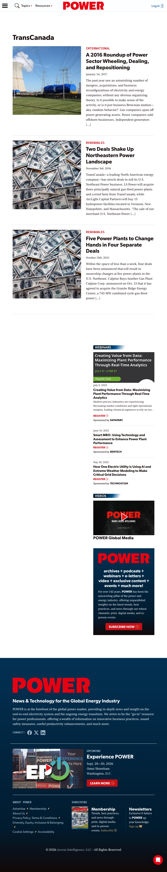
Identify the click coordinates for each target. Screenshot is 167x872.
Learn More (100, 783)
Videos (100, 495)
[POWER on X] (36, 732)
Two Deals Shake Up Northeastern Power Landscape (110, 155)
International (98, 48)
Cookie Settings (23, 832)
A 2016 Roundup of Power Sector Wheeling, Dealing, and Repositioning (117, 61)
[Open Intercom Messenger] (158, 860)
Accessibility (46, 832)
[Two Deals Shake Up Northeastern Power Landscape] (47, 174)
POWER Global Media (113, 537)
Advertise (19, 809)
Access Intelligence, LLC (74, 850)
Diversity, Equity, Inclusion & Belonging (38, 822)
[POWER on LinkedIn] (43, 732)
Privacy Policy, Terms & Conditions (35, 818)
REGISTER (99, 416)
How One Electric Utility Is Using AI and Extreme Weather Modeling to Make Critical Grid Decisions (122, 470)
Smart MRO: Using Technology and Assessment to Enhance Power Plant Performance (120, 439)
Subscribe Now (122, 626)
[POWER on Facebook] (29, 732)
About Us (19, 813)
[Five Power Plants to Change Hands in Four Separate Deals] (47, 263)
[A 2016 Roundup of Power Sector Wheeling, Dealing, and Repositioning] (47, 79)
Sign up (134, 826)
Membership (38, 809)
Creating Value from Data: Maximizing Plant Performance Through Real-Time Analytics (121, 393)
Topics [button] (26, 5)
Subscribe (107, 830)
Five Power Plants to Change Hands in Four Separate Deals (120, 244)
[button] (5, 5)
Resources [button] (43, 5)
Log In (156, 5)
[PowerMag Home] (83, 6)
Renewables (95, 142)
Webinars (103, 347)
